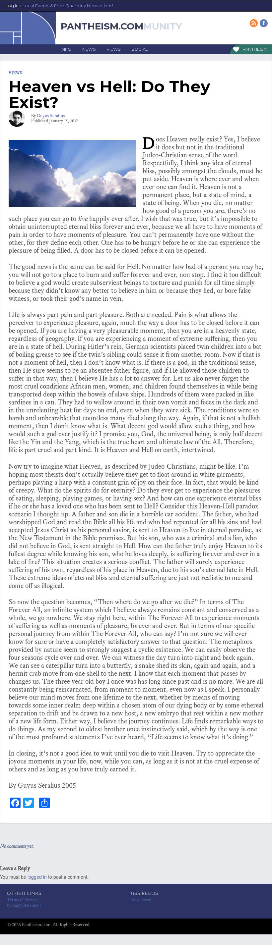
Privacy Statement (24, 905)
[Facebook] (264, 23)
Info (66, 49)
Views (113, 49)
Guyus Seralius (51, 116)
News (89, 49)
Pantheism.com (102, 26)
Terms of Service (22, 900)
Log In (59, 5)
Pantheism (255, 49)
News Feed (141, 900)
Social (139, 49)
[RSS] (254, 23)
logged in (37, 876)
